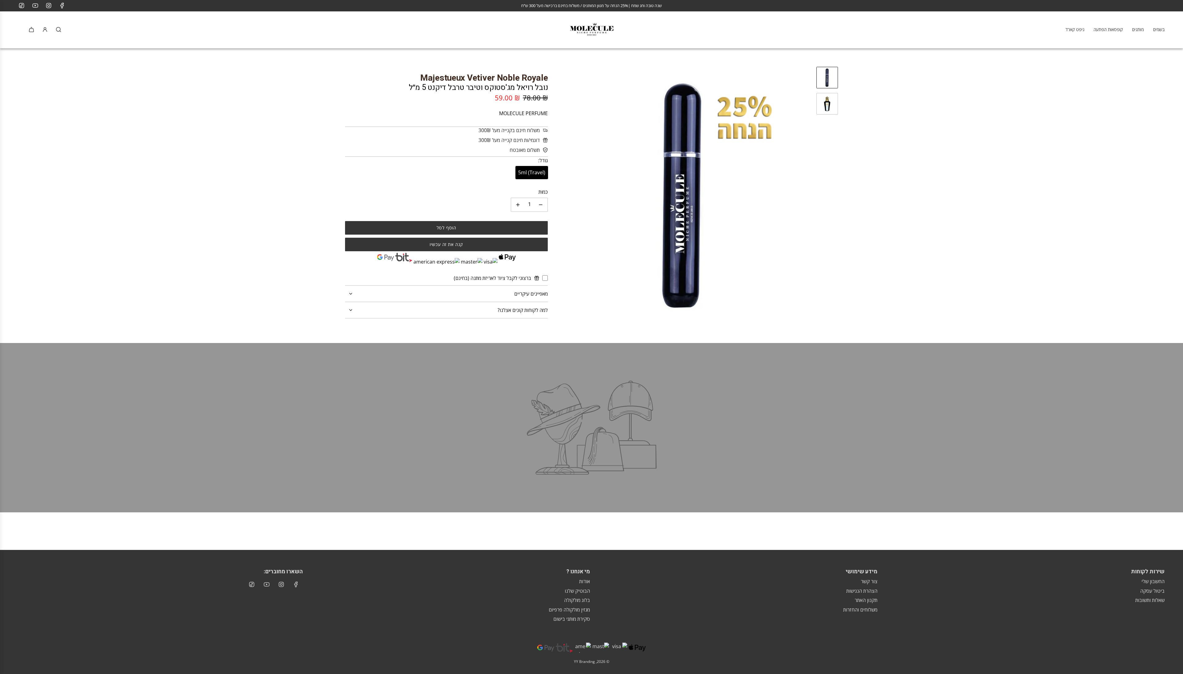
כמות (543, 191)
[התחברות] (45, 29)
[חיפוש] (58, 29)
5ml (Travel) (531, 172)
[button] (559, 195)
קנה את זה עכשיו (446, 244)
